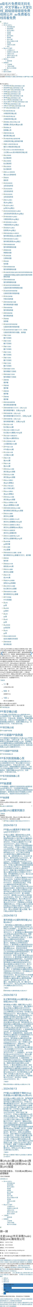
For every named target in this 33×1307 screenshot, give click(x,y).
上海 (13, 1273)
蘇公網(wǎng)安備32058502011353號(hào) (16, 1270)
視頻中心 (6, 70)
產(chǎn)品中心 (8, 25)
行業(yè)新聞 (10, 66)
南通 (5, 1274)
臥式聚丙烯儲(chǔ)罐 (20, 76)
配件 (8, 46)
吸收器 (9, 32)
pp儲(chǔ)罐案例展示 (12, 810)
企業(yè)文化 (10, 54)
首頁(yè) (6, 23)
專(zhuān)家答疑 (11, 68)
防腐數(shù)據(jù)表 (12, 52)
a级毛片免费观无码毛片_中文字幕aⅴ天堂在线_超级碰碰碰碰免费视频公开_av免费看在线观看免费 (16, 10)
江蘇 (16, 1273)
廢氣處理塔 (10, 28)
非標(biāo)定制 (11, 45)
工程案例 (6, 1215)
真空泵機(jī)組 (11, 27)
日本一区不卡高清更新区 (9, 1306)
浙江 (8, 1274)
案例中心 (6, 59)
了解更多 (2, 680)
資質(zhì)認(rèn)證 (12, 55)
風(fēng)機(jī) (10, 30)
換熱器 (9, 34)
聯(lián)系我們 (11, 57)
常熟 (28, 1273)
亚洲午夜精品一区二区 (15, 1304)
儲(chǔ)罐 (9, 39)
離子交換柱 (10, 36)
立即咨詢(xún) (4, 1179)
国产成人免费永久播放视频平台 (21, 1302)
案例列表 (9, 61)
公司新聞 (9, 64)
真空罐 (9, 43)
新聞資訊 (6, 62)
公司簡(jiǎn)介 (11, 50)
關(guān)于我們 (8, 48)
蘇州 (19, 1273)
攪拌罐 (9, 37)
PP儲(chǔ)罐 (29, 76)
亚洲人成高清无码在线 (6, 1302)
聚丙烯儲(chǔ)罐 (9, 76)
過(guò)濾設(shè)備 (12, 41)
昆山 (22, 1273)
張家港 (25, 1273)
